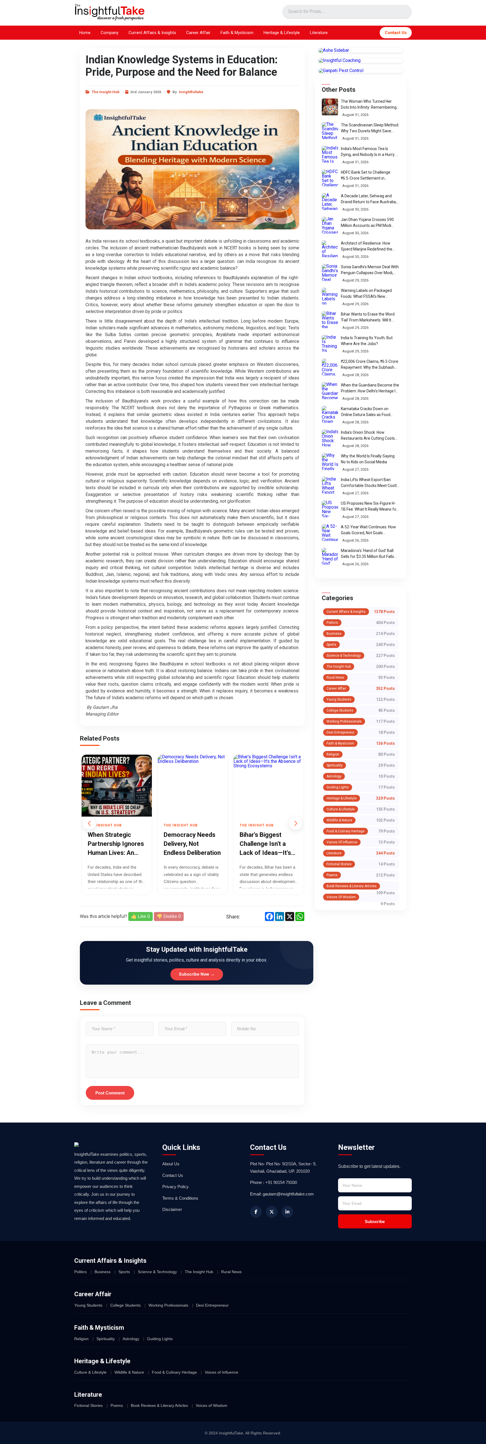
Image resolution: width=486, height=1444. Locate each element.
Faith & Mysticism (236, 32)
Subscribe (375, 1221)
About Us (170, 1163)
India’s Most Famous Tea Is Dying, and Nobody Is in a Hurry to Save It (370, 154)
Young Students (339, 699)
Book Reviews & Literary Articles (352, 886)
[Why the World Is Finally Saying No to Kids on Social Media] (330, 461)
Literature (319, 32)
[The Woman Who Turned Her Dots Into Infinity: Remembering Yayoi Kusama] (330, 107)
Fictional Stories (339, 864)
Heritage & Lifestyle (282, 32)
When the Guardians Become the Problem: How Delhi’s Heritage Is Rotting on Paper (370, 391)
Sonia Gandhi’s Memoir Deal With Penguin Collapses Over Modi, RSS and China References (370, 273)
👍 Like (140, 916)
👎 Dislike (169, 916)
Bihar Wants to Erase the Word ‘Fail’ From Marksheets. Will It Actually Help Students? (368, 320)
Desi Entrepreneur (340, 732)
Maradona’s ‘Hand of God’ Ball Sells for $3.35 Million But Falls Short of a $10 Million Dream (367, 556)
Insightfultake (191, 92)
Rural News (335, 677)
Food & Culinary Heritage (345, 831)
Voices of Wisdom (341, 897)
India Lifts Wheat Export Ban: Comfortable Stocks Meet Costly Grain (370, 485)
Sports (331, 645)
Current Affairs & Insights (152, 32)
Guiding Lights (338, 787)
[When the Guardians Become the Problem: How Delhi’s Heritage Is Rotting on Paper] (330, 390)
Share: (233, 916)
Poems (332, 875)
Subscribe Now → (197, 974)
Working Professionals (344, 721)
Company (109, 32)
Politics (332, 623)
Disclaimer (172, 1209)
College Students (340, 710)
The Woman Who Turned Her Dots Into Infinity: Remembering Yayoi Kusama (369, 107)
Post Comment (110, 1092)
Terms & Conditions (180, 1198)
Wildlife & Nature (339, 820)
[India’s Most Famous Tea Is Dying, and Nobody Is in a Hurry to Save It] (330, 154)
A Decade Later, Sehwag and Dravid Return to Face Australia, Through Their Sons (369, 202)
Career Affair (198, 32)
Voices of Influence (342, 842)
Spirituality (335, 765)
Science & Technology (344, 656)
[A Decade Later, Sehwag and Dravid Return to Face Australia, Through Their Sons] (330, 201)
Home (85, 32)
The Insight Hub (106, 92)
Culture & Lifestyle (341, 809)
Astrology (334, 776)
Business (334, 634)
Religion (333, 754)
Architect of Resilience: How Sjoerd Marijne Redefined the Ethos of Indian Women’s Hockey (369, 249)
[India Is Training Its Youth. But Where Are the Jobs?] (330, 343)
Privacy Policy (175, 1186)
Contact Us (396, 32)
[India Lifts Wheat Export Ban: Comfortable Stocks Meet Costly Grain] (330, 485)
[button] (295, 823)
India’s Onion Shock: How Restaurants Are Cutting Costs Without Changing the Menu (368, 438)
